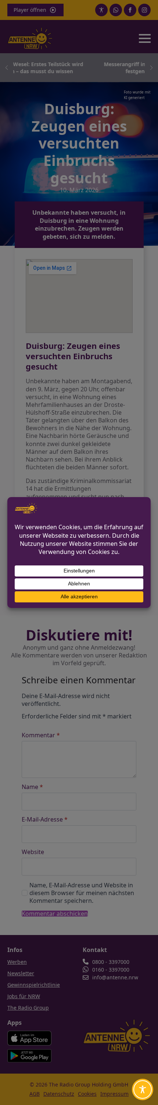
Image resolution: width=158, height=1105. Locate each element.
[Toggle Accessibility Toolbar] (142, 1089)
